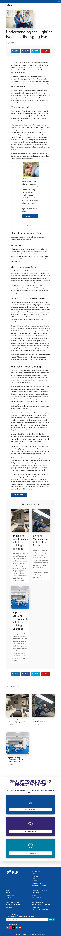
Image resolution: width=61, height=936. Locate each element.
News (7, 890)
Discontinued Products (39, 885)
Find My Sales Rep (31, 853)
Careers (8, 897)
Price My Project (30, 809)
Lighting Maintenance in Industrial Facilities (40, 540)
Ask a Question (30, 831)
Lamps (33, 874)
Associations (10, 895)
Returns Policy (10, 900)
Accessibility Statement (40, 934)
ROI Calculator (36, 897)
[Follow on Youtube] (20, 927)
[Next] (50, 196)
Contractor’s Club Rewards (40, 909)
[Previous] (11, 196)
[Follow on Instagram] (10, 927)
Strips (33, 878)
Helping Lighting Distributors (41, 905)
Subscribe (51, 919)
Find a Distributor (37, 902)
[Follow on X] (13, 927)
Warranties (35, 900)
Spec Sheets (35, 893)
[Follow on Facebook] (7, 927)
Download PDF (19, 494)
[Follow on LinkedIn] (17, 927)
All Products (36, 871)
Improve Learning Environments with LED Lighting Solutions (20, 621)
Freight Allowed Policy (13, 902)
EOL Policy (9, 907)
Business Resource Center (39, 890)
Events (8, 893)
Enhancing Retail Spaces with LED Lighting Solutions (20, 542)
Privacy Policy (30, 934)
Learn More (30, 216)
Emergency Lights (37, 883)
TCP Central (35, 907)
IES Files (34, 895)
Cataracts (27, 175)
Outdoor (35, 881)
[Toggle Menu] (59, 1)
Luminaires (35, 876)
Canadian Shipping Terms (14, 905)
